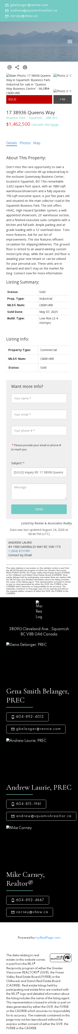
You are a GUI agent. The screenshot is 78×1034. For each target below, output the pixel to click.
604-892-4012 (30, 717)
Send (39, 509)
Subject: (16, 463)
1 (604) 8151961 (19, 551)
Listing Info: (17, 339)
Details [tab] (11, 143)
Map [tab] (36, 143)
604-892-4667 (30, 900)
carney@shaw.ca (24, 16)
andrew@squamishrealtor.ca (33, 10)
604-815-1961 (28, 804)
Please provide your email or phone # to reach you (36, 447)
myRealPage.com (47, 937)
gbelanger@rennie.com (29, 5)
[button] (26, 5)
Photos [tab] (25, 143)
